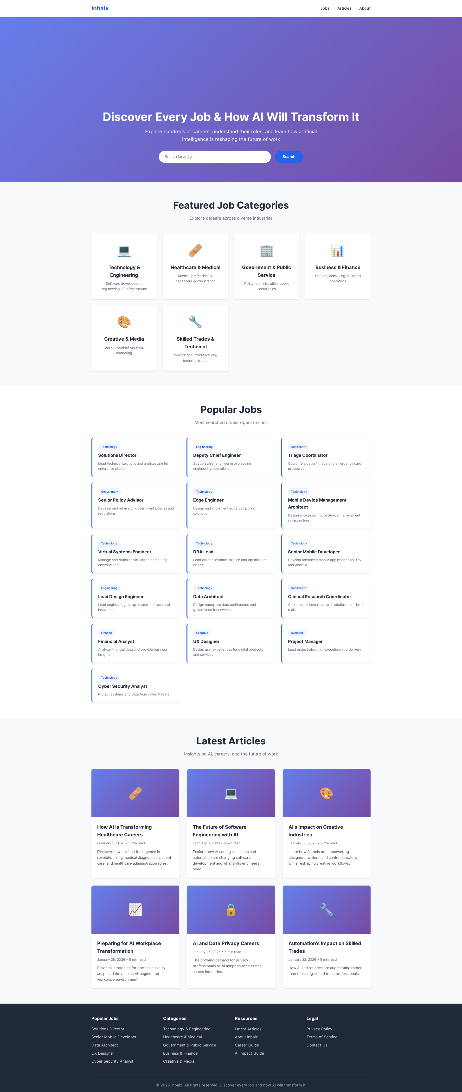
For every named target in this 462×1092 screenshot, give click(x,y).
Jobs (325, 8)
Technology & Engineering (187, 1028)
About (365, 8)
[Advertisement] (231, 72)
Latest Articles (248, 1028)
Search (288, 157)
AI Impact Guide (249, 1053)
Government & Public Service (189, 1045)
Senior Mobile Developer (113, 1036)
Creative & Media (178, 1061)
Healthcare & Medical (182, 1036)
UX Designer (102, 1053)
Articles (344, 8)
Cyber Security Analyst (112, 1061)
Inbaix (100, 8)
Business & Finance (180, 1053)
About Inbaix (246, 1036)
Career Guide (247, 1045)
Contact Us (317, 1045)
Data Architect (104, 1045)
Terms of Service (322, 1036)
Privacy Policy (319, 1028)
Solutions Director (107, 1028)
